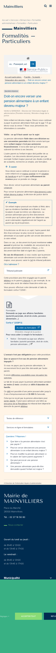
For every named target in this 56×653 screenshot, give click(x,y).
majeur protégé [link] (28, 174)
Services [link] (14, 20)
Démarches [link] (25, 20)
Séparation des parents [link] (15, 80)
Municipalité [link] (12, 577)
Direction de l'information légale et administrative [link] (23, 483)
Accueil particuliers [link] (13, 77)
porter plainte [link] (9, 401)
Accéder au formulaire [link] (27, 328)
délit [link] (9, 391)
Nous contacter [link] (15, 525)
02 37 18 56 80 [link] (17, 517)
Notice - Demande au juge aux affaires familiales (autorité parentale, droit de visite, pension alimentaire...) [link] (30, 341)
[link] (13, 7)
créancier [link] (8, 188)
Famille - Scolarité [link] (32, 77)
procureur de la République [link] (15, 403)
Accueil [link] (5, 20)
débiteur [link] (7, 280)
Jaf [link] (31, 260)
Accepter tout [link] (28, 616)
